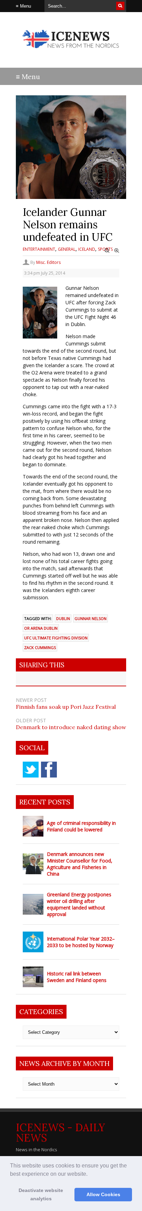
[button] (90, 1174)
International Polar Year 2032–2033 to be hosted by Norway (81, 941)
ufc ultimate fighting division (56, 637)
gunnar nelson (90, 618)
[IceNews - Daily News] (71, 51)
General (66, 249)
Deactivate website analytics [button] (41, 1194)
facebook (49, 770)
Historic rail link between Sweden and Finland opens (76, 976)
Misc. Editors (48, 262)
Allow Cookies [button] (103, 1194)
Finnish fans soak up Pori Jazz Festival (66, 706)
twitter (31, 770)
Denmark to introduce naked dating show (71, 727)
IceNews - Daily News (60, 1132)
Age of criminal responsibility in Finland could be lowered (81, 826)
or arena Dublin (41, 628)
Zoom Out (107, 250)
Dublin (63, 618)
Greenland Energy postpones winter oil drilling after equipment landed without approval (79, 904)
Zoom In (116, 250)
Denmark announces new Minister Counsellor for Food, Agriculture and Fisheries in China (79, 864)
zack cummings (40, 647)
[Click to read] (33, 826)
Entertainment (39, 249)
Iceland (86, 249)
